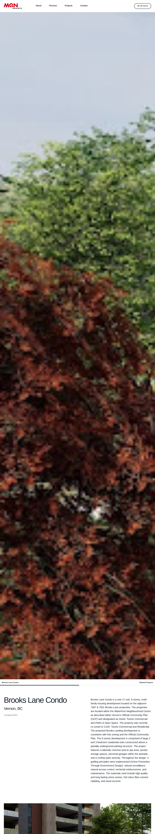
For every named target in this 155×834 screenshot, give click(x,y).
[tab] (39, 682)
